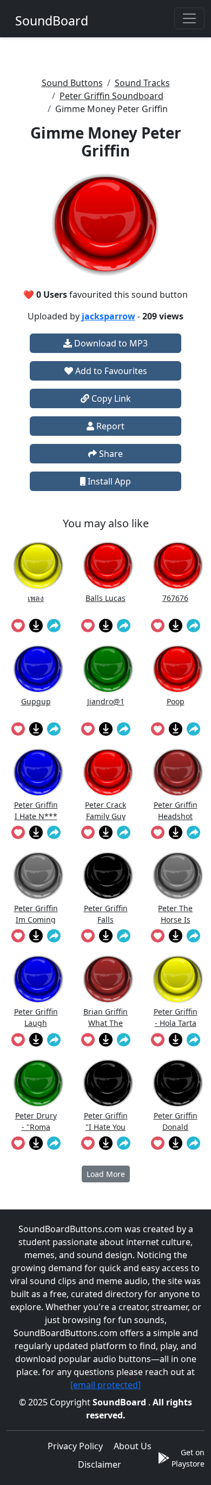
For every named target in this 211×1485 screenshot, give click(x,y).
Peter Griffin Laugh (36, 1017)
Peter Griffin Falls (106, 913)
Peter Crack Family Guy (105, 810)
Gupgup (36, 701)
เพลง (36, 598)
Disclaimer (99, 1464)
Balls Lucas (105, 598)
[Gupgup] (38, 669)
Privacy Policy (75, 1446)
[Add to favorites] (18, 625)
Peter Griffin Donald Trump (175, 1120)
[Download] (36, 625)
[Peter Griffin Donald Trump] (178, 1083)
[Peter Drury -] (38, 1083)
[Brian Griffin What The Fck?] (108, 979)
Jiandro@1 (105, 701)
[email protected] (105, 1385)
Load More (106, 1174)
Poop (175, 701)
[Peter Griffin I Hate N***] (38, 772)
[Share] (54, 625)
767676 (175, 598)
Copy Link (110, 398)
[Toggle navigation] (189, 18)
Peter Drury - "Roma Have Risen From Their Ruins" (36, 1120)
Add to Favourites (110, 371)
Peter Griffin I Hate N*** (36, 810)
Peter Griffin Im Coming (36, 913)
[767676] (178, 565)
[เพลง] (38, 565)
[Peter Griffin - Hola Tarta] (178, 979)
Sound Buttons (72, 83)
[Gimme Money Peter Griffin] (105, 224)
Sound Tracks (142, 83)
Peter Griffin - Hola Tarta (175, 1017)
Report (109, 426)
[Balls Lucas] (108, 565)
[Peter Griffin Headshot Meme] (178, 772)
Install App (108, 481)
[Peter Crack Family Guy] (108, 772)
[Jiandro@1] (108, 669)
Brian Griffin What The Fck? (105, 1017)
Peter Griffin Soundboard (111, 96)
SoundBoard (120, 1402)
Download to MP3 (110, 343)
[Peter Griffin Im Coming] (38, 876)
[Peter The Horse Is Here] (178, 876)
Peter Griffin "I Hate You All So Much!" (106, 1120)
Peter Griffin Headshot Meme (175, 810)
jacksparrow (108, 316)
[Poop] (178, 669)
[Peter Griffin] (108, 1083)
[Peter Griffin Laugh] (38, 979)
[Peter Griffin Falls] (108, 876)
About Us (132, 1446)
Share (110, 454)
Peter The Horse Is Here (175, 913)
